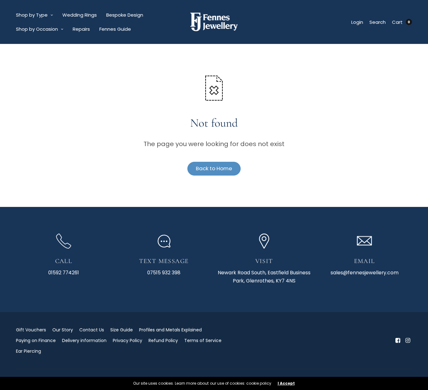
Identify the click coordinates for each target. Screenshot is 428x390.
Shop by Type (32, 15)
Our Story (62, 330)
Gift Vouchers (31, 330)
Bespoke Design (124, 15)
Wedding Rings (79, 15)
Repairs (81, 29)
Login (357, 22)
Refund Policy (163, 340)
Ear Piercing (28, 351)
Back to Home (214, 168)
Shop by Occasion (37, 29)
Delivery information (84, 340)
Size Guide (121, 330)
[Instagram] (407, 340)
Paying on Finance (36, 340)
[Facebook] (397, 340)
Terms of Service (203, 340)
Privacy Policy (127, 340)
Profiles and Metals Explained (170, 330)
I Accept (286, 383)
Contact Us (91, 330)
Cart (397, 22)
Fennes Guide (115, 29)
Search (377, 22)
